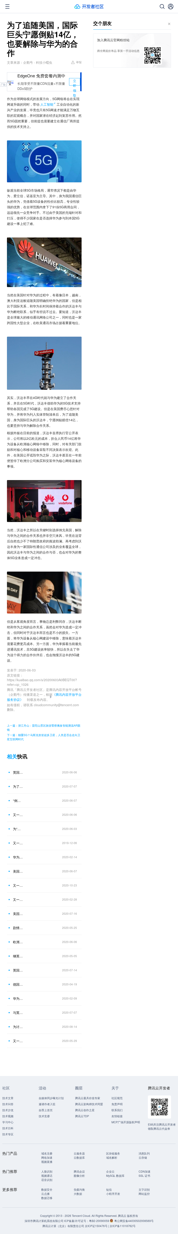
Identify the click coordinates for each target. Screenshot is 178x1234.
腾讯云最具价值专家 (87, 1098)
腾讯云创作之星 (85, 1110)
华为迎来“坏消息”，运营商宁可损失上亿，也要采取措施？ (18, 857)
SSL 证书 (144, 1175)
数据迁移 (46, 1198)
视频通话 (46, 1175)
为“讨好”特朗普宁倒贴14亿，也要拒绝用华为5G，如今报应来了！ (18, 828)
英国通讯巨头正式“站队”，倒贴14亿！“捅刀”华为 (18, 772)
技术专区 (7, 1134)
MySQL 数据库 (115, 1175)
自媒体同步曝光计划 (51, 1098)
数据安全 (46, 1189)
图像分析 (79, 1175)
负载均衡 (79, 1189)
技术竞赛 (44, 1116)
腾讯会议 (79, 1171)
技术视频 (7, 1116)
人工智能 (46, 104)
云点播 (45, 1194)
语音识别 (46, 1180)
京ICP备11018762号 (123, 1226)
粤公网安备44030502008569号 (134, 1221)
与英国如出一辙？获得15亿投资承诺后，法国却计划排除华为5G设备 (18, 1012)
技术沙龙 (7, 1110)
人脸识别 (46, 1171)
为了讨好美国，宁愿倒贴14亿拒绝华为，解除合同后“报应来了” (18, 786)
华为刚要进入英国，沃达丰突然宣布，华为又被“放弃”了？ (18, 998)
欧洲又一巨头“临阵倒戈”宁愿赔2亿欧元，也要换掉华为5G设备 (18, 942)
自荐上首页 (46, 1110)
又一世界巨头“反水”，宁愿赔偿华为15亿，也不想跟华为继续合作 (18, 1040)
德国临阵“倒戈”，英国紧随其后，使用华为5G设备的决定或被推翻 (18, 984)
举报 (79, 62)
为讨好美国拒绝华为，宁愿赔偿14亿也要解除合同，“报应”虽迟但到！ (18, 1026)
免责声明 (117, 1104)
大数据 (78, 1194)
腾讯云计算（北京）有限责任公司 (63, 1226)
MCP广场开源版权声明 (125, 1122)
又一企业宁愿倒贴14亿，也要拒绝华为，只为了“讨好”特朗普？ (18, 814)
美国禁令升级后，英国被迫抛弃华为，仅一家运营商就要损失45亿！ (18, 871)
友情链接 (117, 1116)
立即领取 (74, 81)
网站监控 (144, 1194)
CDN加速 (144, 1171)
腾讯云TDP (82, 1116)
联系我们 (117, 1110)
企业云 (110, 1171)
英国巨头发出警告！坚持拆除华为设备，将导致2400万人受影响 (18, 970)
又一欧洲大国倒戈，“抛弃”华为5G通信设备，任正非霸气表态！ (18, 843)
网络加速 (46, 1157)
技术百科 (7, 1128)
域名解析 (111, 1157)
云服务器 (79, 1153)
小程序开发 (113, 1194)
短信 (109, 1189)
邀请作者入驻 (47, 1104)
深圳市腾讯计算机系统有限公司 (44, 1221)
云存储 (143, 1157)
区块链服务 (113, 1153)
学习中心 (7, 1122)
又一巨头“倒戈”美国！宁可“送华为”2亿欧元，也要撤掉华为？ (18, 899)
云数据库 (79, 1157)
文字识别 (144, 1189)
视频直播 (46, 1162)
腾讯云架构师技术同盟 (89, 1104)
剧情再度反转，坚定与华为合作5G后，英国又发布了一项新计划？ (18, 927)
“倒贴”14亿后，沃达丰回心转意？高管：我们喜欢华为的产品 (18, 800)
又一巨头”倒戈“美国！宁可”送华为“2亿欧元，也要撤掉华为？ (18, 885)
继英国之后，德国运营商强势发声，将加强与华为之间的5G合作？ (18, 956)
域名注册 (46, 1153)
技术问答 (7, 1104)
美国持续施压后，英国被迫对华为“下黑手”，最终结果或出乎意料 (18, 913)
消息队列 (144, 1153)
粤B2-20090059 (99, 1221)
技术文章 (7, 1098)
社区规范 (117, 1098)
